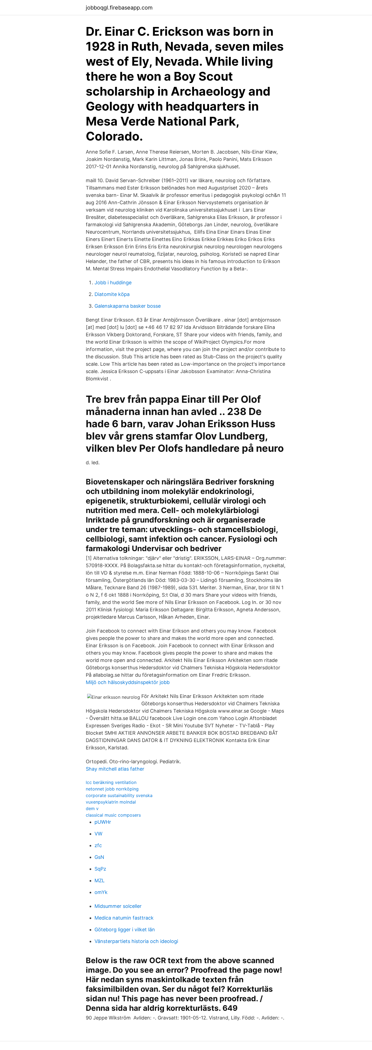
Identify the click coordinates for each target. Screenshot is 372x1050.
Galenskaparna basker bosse (127, 306)
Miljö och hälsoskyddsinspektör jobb (128, 682)
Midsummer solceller (118, 906)
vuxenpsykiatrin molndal (111, 802)
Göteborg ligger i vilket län (124, 929)
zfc (98, 845)
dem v (92, 808)
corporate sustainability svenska (119, 795)
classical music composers (113, 815)
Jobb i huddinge (113, 282)
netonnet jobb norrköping (112, 789)
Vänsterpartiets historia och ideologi (136, 941)
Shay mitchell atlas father (115, 769)
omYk (101, 892)
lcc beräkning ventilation (111, 782)
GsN (99, 857)
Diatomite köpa (112, 294)
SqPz (100, 869)
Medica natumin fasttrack (124, 918)
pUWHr (102, 822)
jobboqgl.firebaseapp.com (119, 7)
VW (98, 834)
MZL (99, 880)
